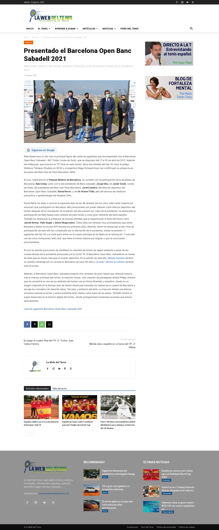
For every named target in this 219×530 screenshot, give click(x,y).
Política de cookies (187, 527)
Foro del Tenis (147, 527)
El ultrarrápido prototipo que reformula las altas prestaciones (117, 504)
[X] (192, 2)
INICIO (30, 28)
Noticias (107, 28)
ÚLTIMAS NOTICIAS (156, 462)
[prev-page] (26, 435)
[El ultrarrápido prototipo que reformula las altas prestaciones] (92, 505)
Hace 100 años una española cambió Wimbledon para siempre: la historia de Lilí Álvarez (118, 425)
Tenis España (168, 512)
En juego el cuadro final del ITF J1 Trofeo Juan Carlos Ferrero (48, 342)
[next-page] (31, 435)
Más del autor (60, 388)
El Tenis (43, 28)
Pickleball (166, 480)
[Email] (49, 324)
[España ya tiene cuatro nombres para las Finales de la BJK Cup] (79, 407)
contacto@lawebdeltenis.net (53, 493)
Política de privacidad (166, 527)
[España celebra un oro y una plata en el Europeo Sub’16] (41, 407)
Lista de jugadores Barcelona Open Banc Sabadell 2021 (53, 308)
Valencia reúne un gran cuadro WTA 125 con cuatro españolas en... (178, 505)
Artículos (89, 28)
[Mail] (187, 2)
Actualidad (167, 493)
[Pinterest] (66, 369)
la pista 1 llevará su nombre (110, 261)
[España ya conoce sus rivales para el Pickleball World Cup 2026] (151, 474)
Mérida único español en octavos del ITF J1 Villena (112, 346)
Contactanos (132, 527)
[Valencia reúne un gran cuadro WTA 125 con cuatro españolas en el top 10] (151, 506)
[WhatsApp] (42, 324)
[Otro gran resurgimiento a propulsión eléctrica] (92, 490)
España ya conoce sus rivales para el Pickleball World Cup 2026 (177, 474)
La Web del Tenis (56, 362)
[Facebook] (176, 2)
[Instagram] (182, 2)
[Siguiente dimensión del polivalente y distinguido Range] (92, 474)
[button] (191, 28)
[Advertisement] (136, 16)
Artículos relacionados (37, 388)
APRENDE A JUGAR (65, 28)
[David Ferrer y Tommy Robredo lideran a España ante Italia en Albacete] (151, 491)
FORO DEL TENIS (129, 28)
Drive (105, 477)
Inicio (26, 37)
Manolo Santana (116, 258)
